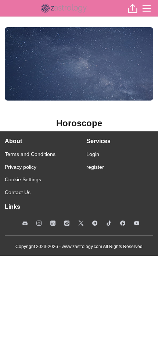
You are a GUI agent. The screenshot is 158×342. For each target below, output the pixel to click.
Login (92, 154)
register (95, 167)
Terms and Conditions (30, 154)
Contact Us (17, 192)
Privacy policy (20, 167)
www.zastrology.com (82, 246)
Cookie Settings (23, 179)
